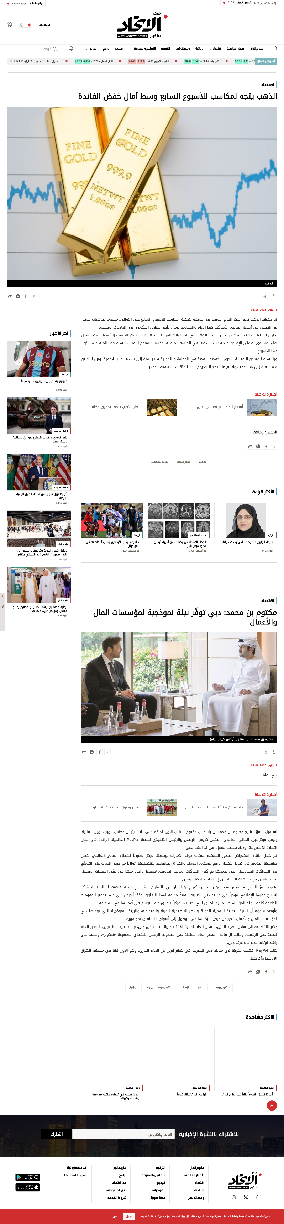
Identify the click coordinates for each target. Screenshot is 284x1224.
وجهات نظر (182, 48)
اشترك (57, 1107)
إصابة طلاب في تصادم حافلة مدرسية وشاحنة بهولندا (115, 1069)
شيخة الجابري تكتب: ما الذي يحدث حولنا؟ (247, 542)
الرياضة (199, 48)
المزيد (93, 48)
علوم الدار (257, 48)
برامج (106, 48)
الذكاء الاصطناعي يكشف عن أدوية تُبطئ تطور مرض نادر (180, 544)
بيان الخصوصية (116, 1163)
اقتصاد (216, 48)
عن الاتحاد (119, 1155)
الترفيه (165, 48)
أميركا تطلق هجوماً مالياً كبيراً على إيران (247, 1067)
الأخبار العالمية (236, 48)
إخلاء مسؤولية (77, 1140)
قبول (129, 1216)
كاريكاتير (120, 1140)
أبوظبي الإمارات (239, 3)
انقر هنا (185, 1216)
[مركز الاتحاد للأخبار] (142, 25)
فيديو (118, 48)
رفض (116, 1216)
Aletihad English (75, 1148)
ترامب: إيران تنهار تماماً (191, 1067)
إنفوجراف (158, 1163)
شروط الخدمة (116, 1170)
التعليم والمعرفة (145, 48)
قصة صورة (158, 1170)
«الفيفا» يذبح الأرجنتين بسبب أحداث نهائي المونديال (112, 544)
